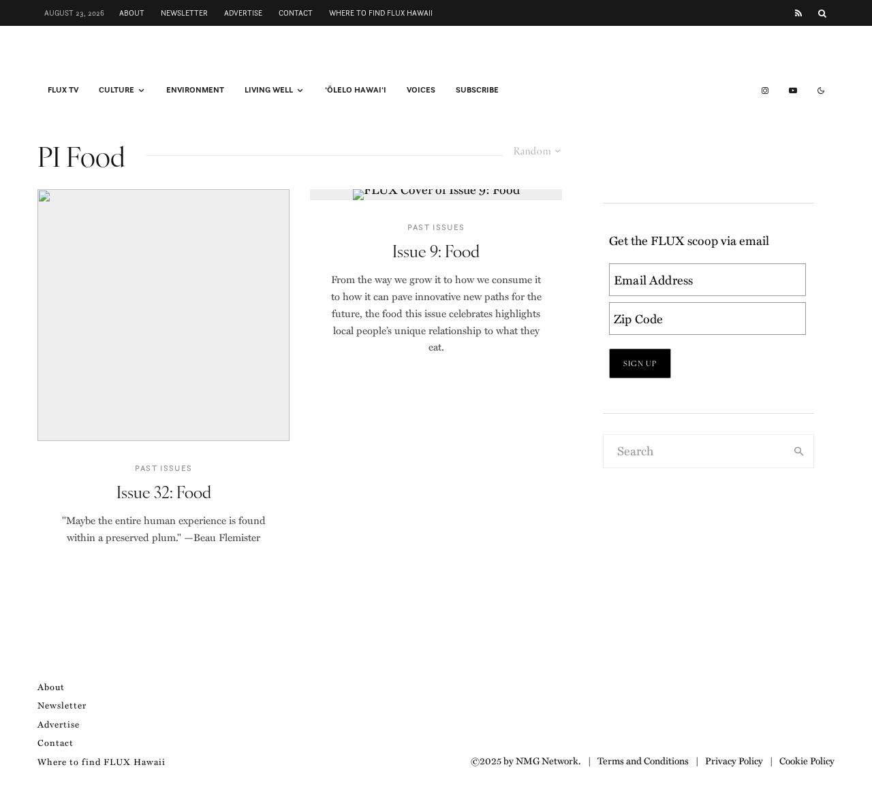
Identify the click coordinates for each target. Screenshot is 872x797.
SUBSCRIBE (477, 89)
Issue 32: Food (163, 492)
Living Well (269, 89)
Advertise (243, 13)
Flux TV (63, 89)
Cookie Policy (807, 760)
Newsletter (184, 13)
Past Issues (164, 468)
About (131, 13)
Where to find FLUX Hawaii (381, 13)
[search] (799, 451)
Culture (116, 89)
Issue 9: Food (436, 251)
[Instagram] (765, 90)
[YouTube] (793, 90)
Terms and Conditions (643, 760)
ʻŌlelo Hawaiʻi (355, 89)
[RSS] (798, 13)
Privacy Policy (734, 760)
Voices (421, 89)
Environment (195, 89)
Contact (296, 13)
